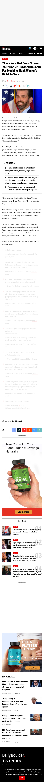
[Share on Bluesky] (34, 430)
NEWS (5, 59)
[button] (30, 48)
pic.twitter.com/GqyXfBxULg (21, 340)
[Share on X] (11, 86)
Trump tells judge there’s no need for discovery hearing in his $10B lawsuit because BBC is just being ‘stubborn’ (25, 558)
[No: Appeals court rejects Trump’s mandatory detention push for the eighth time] (36, 717)
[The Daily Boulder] (6, 48)
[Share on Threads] (23, 86)
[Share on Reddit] (19, 86)
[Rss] (20, 761)
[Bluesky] (17, 761)
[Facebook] (3, 761)
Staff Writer (7, 693)
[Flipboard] (10, 761)
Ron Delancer (11, 81)
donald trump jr (17, 421)
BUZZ (15, 540)
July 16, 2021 (9, 257)
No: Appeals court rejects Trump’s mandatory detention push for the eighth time (13, 718)
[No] (41, 774)
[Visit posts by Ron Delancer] (3, 81)
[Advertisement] (22, 23)
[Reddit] (13, 761)
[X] (6, 761)
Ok (22, 778)
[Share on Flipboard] (15, 86)
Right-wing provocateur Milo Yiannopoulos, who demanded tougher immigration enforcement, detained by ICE (27, 545)
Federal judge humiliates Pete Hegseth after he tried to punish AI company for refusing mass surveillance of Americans (21, 180)
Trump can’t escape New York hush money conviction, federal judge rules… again (20, 170)
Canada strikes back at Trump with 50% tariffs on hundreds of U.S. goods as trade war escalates (27, 532)
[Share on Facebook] (7, 86)
